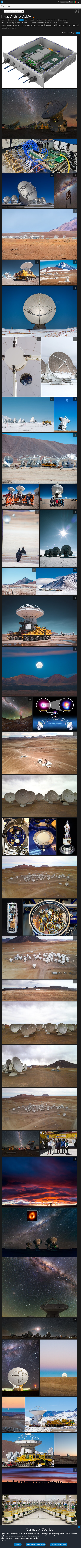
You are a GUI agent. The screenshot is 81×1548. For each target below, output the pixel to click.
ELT (46, 20)
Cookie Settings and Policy (58, 1544)
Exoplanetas (64, 20)
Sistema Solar (50, 25)
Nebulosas (57, 22)
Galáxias (18, 22)
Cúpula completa (7, 22)
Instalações (19, 25)
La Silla (49, 22)
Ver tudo (4, 20)
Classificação (71, 33)
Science (62, 2)
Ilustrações (41, 22)
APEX (26, 20)
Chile (31, 20)
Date (78, 33)
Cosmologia (39, 20)
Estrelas (75, 25)
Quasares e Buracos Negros (34, 25)
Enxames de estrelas (63, 25)
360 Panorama (13, 20)
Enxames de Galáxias (29, 22)
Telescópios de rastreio (9, 28)
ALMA (21, 20)
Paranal (66, 22)
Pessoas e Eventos (7, 25)
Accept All (18, 1544)
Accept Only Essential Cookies (36, 1544)
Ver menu (6, 6)
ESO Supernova (53, 20)
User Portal (69, 2)
